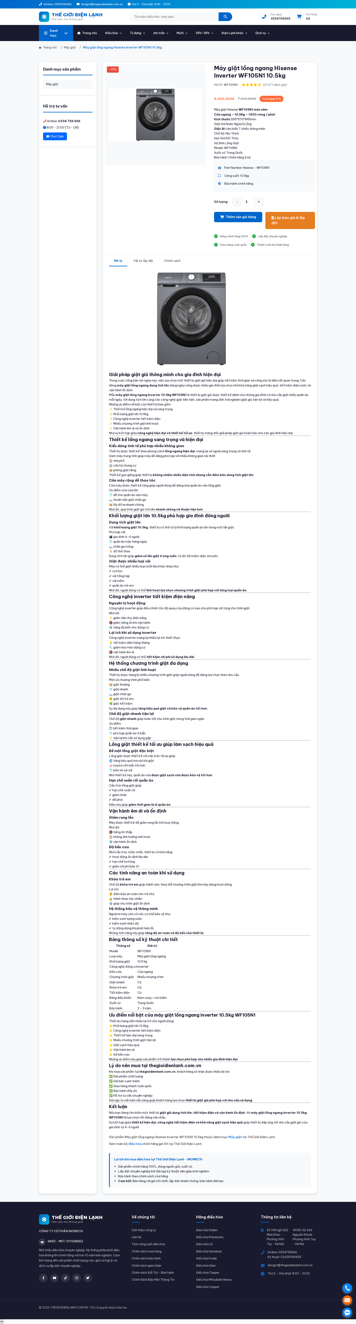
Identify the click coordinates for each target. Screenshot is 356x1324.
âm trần (159, 33)
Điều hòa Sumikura (209, 1251)
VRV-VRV (203, 33)
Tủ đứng (135, 33)
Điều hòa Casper (207, 1272)
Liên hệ (136, 1237)
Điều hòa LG (204, 1244)
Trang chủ (89, 33)
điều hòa (135, 1144)
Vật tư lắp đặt (143, 260)
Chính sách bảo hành (146, 1258)
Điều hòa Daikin (206, 1230)
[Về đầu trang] (2, 1322)
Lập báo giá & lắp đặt (288, 220)
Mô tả (118, 260)
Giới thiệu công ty (144, 1230)
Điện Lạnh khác (232, 33)
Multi (180, 33)
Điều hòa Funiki (206, 1258)
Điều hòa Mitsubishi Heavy (214, 1279)
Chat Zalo (56, 136)
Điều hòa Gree (205, 1265)
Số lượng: (221, 202)
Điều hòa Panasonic (210, 1237)
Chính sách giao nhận (146, 1265)
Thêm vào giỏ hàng (241, 217)
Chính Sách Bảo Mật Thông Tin (153, 1279)
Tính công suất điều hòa (148, 1244)
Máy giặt (52, 84)
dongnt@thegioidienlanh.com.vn (290, 1265)
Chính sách (172, 260)
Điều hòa (111, 33)
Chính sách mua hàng (147, 1251)
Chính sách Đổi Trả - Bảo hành (153, 1272)
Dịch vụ (260, 33)
